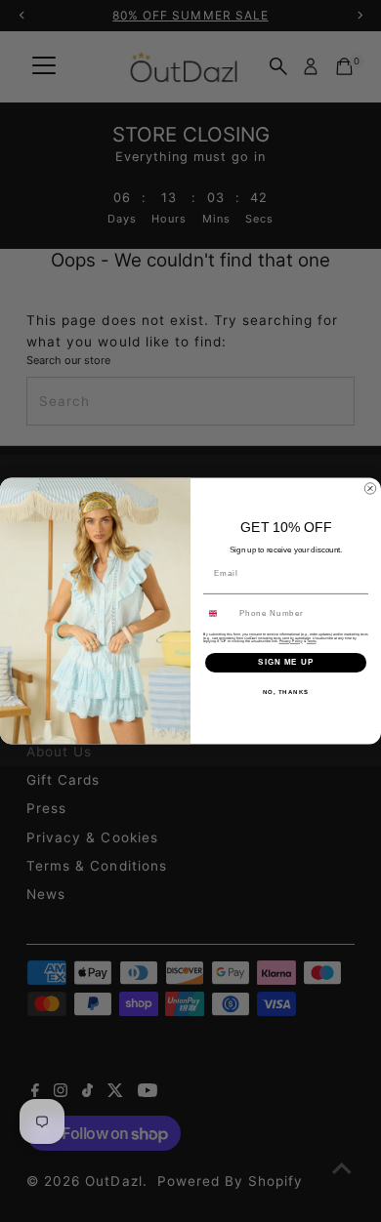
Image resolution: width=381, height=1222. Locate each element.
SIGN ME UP (286, 662)
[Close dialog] (370, 489)
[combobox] (219, 613)
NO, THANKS (286, 691)
